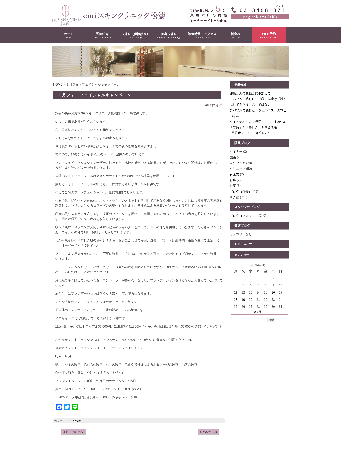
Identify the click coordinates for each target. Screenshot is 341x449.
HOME (58, 84)
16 (273, 292)
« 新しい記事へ (73, 432)
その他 (76, 421)
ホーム (69, 35)
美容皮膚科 (169, 35)
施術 (233, 157)
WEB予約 (268, 35)
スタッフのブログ (247, 207)
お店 (233, 180)
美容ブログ (242, 225)
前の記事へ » (208, 432)
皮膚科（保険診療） (135, 35)
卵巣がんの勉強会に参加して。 (252, 93)
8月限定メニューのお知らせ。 (251, 133)
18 (235, 299)
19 (243, 299)
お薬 (233, 185)
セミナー (236, 151)
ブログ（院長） (241, 191)
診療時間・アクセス (202, 35)
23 (273, 299)
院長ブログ (242, 143)
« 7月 (257, 312)
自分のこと (237, 163)
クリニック (237, 168)
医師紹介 (102, 35)
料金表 (235, 35)
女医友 (234, 174)
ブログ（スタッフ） (244, 215)
